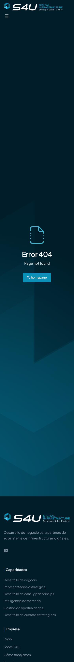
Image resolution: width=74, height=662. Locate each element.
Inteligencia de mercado (22, 601)
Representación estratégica (25, 587)
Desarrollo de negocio (20, 580)
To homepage (37, 277)
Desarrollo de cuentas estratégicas (30, 615)
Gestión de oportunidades (23, 608)
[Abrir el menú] (7, 16)
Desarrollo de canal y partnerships (29, 594)
